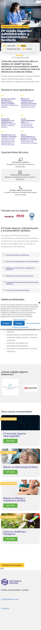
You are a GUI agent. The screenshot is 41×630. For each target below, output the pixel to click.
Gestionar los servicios (20, 319)
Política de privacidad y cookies (15, 590)
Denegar (19, 323)
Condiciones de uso (9, 599)
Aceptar (6, 323)
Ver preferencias (33, 323)
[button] (39, 303)
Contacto (5, 608)
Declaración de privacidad (20, 327)
